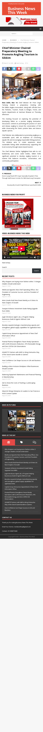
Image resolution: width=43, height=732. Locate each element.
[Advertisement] (21, 635)
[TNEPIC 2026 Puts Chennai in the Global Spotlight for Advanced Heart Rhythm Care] (21, 420)
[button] (40, 28)
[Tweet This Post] (9, 69)
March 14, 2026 (8, 63)
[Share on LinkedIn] (14, 69)
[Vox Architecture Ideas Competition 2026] (12, 427)
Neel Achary (20, 63)
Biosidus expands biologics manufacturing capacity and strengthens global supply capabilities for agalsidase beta (21, 481)
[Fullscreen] (38, 257)
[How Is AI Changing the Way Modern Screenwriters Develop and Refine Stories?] (30, 413)
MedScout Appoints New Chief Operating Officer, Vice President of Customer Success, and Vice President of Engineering (20, 292)
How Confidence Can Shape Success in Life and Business (21, 360)
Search (4, 267)
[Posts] (8, 442)
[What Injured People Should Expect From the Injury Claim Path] (12, 420)
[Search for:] (21, 34)
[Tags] (21, 442)
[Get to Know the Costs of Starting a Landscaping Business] (21, 413)
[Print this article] (28, 69)
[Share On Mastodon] (38, 69)
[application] (21, 248)
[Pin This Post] (18, 69)
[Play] (5, 257)
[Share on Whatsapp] (33, 69)
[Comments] (34, 442)
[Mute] (35, 257)
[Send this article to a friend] (23, 69)
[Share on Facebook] (4, 69)
